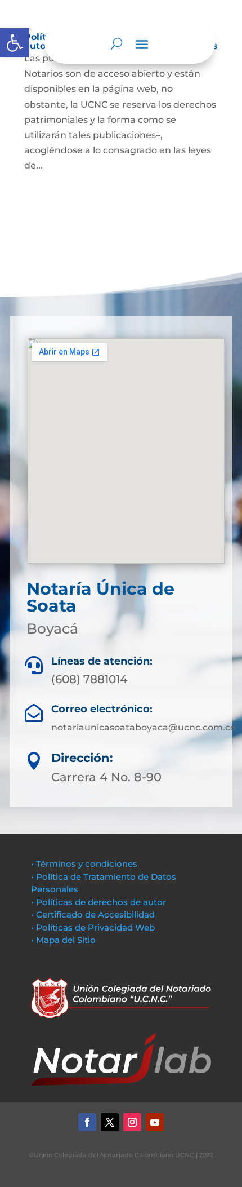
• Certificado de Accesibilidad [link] (93, 914)
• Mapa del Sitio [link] (64, 939)
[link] (14, 42)
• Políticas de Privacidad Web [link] (93, 927)
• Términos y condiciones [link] (84, 863)
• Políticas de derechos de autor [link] (98, 902)
